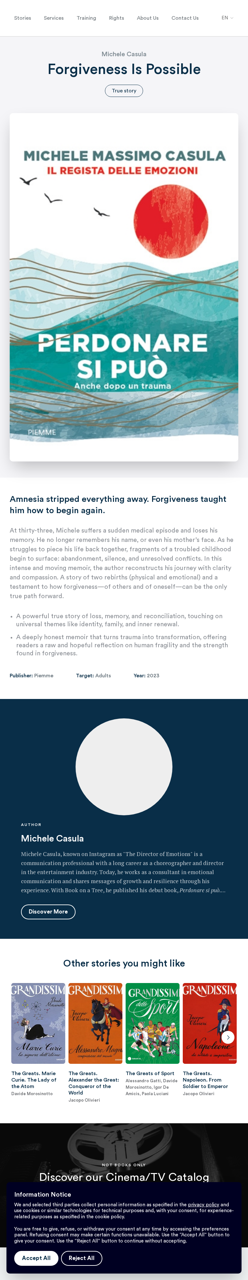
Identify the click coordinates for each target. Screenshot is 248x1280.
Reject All (82, 1258)
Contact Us (185, 18)
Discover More (48, 912)
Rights (116, 18)
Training (86, 18)
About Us (148, 18)
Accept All (36, 1258)
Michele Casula (124, 54)
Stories (22, 18)
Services (54, 18)
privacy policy (203, 1204)
